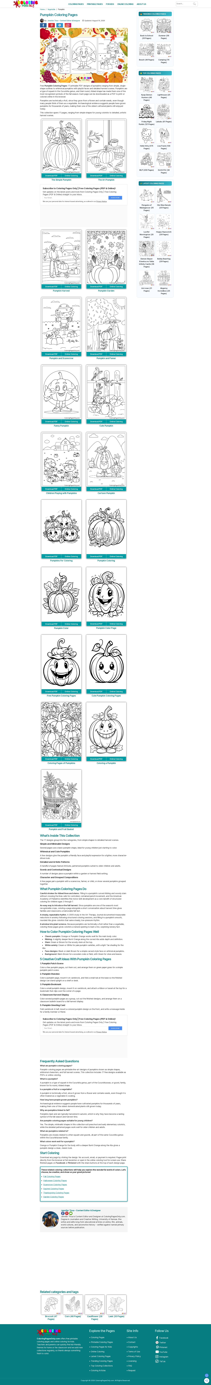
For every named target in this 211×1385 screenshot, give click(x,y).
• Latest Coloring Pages (100, 1356)
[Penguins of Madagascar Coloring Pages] (147, 195)
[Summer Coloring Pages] (164, 25)
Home (42, 9)
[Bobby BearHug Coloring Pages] (164, 249)
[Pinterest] (67, 1213)
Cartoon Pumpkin (106, 493)
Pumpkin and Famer (106, 358)
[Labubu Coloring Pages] (164, 111)
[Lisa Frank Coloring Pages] (164, 136)
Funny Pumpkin (61, 426)
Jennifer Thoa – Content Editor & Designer (63, 21)
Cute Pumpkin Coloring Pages (106, 695)
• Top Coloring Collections (101, 1366)
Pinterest (163, 1347)
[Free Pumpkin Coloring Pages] (61, 662)
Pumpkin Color (61, 628)
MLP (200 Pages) (146, 170)
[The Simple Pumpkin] (61, 146)
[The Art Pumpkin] (106, 146)
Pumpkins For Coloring (61, 560)
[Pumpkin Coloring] (106, 527)
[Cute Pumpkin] (106, 392)
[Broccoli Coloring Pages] (51, 1304)
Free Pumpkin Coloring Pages (61, 695)
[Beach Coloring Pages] (147, 50)
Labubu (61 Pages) (164, 121)
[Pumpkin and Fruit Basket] (61, 796)
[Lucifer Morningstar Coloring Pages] (147, 222)
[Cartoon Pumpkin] (106, 459)
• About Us (132, 1337)
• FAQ (129, 1366)
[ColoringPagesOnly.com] (25, 4)
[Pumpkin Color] (61, 594)
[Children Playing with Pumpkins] (61, 459)
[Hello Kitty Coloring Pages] (147, 136)
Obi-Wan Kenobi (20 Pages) (164, 206)
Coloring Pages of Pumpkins (61, 763)
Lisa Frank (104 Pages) (163, 147)
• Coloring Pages (96, 1337)
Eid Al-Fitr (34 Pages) (164, 171)
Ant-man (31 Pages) (146, 289)
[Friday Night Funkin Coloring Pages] (147, 111)
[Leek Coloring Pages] (116, 1304)
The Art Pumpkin (106, 180)
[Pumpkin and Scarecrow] (61, 324)
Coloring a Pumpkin (106, 763)
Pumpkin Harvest (61, 291)
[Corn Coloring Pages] (72, 1304)
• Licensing (131, 1361)
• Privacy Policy (134, 1356)
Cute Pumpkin (106, 426)
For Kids (110, 4)
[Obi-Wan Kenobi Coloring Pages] (164, 195)
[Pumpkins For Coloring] (61, 527)
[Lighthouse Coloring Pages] (164, 85)
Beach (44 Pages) (146, 60)
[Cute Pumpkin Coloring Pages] (106, 662)
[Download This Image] (61, 119)
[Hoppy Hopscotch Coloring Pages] (164, 222)
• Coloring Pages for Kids (100, 1347)
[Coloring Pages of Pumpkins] (61, 729)
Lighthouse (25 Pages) (163, 96)
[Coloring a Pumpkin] (106, 729)
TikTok (162, 1361)
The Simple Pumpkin (61, 180)
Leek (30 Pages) (116, 1316)
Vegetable (51, 9)
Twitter (162, 1342)
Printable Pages (95, 4)
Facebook (163, 1338)
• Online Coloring (96, 1351)
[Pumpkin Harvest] (61, 257)
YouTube (163, 1352)
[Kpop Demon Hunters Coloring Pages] (147, 85)
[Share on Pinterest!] (48, 119)
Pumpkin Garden (106, 291)
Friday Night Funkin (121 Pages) (147, 122)
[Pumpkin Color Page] (106, 594)
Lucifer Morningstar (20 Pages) (147, 234)
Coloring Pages (76, 4)
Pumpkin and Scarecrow (61, 358)
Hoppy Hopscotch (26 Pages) (163, 233)
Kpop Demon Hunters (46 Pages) (146, 97)
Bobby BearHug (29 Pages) (164, 260)
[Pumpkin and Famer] (106, 324)
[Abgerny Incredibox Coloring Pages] (164, 278)
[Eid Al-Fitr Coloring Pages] (164, 160)
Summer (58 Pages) (164, 36)
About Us (141, 4)
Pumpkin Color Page (106, 628)
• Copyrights (132, 1347)
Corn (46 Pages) (73, 1316)
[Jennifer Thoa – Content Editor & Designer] (42, 21)
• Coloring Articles (97, 1370)
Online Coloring (125, 4)
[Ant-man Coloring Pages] (147, 278)
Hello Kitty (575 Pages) (146, 147)
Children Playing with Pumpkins (61, 493)
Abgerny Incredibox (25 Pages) (164, 291)
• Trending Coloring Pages (101, 1361)
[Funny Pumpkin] (61, 392)
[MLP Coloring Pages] (147, 160)
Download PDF (51, 176)
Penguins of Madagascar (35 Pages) (147, 207)
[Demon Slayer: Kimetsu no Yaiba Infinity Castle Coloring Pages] (147, 249)
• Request (131, 1370)
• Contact (131, 1342)
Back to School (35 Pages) (146, 36)
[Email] (71, 1213)
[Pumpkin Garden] (106, 257)
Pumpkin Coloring (106, 560)
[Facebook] (63, 1213)
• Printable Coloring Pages (101, 1342)
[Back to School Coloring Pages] (147, 25)
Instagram (163, 1357)
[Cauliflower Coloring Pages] (94, 1304)
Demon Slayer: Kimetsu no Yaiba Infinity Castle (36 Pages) (146, 263)
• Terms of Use (133, 1351)
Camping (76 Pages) (163, 61)
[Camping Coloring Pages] (164, 50)
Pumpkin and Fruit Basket (61, 829)
